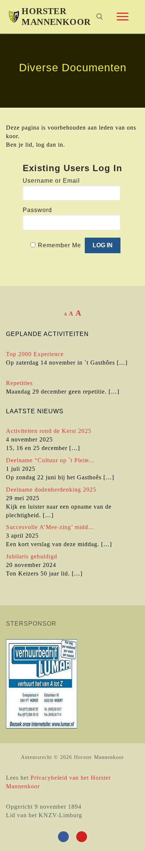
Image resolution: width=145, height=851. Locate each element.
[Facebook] (63, 836)
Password (37, 210)
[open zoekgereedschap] (99, 16)
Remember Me (59, 245)
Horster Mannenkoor (56, 16)
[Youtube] (81, 836)
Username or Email (51, 180)
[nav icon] (122, 17)
